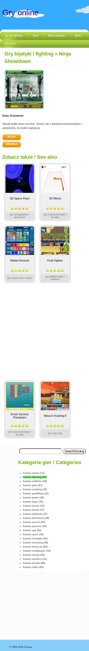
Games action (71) (34, 473)
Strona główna (14, 35)
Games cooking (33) (35, 489)
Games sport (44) (33, 534)
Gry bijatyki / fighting (29, 54)
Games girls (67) (32, 485)
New (36, 35)
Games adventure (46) (36, 518)
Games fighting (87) (35, 477)
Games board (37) (33, 509)
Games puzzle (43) (34, 522)
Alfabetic (10, 43)
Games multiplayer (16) (37, 550)
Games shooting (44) (35, 542)
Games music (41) (33, 505)
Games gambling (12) (36, 493)
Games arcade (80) (34, 563)
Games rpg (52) (32, 530)
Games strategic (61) (35, 538)
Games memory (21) (35, 559)
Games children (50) (35, 481)
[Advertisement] (44, 331)
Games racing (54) (34, 554)
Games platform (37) (35, 514)
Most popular (56, 35)
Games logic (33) (33, 501)
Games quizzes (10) (35, 526)
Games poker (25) (33, 497)
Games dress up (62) (35, 546)
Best (78, 35)
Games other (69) (33, 567)
